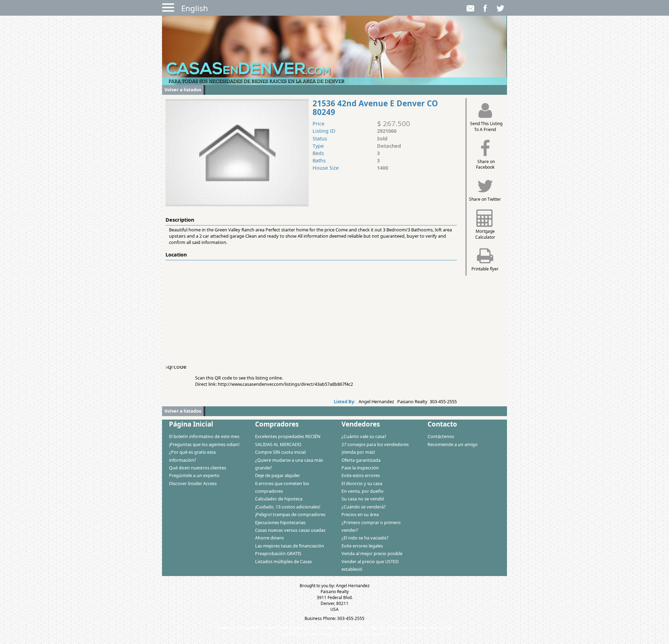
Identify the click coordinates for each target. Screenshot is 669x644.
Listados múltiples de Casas (283, 561)
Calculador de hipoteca (278, 499)
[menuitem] (205, 436)
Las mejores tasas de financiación (289, 546)
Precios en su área (360, 514)
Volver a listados (182, 89)
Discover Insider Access (193, 483)
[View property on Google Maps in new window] (310, 312)
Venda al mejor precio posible (371, 553)
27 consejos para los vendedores (375, 444)
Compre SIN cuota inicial (280, 452)
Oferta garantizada (360, 460)
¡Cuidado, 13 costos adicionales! (287, 507)
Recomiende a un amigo (453, 444)
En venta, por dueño (362, 491)
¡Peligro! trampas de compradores (290, 514)
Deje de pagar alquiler (277, 475)
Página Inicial (191, 424)
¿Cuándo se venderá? (363, 507)
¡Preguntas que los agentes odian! (204, 444)
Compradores (277, 424)
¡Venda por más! (358, 452)
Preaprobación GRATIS (278, 553)
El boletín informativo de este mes (204, 436)
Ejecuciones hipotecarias (280, 522)
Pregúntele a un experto (194, 475)
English (194, 8)
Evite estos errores (360, 475)
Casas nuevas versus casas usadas (290, 530)
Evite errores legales (362, 546)
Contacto (442, 424)
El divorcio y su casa (361, 483)
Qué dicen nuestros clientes (197, 468)
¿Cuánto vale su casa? (363, 436)
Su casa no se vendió (362, 499)
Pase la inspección (360, 468)
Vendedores (360, 424)
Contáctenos (441, 436)
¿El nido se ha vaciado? (365, 538)
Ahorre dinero (269, 538)
